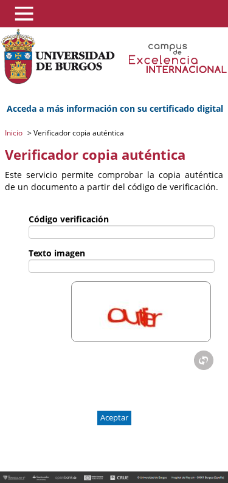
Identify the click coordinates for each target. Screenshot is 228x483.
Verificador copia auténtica (78, 133)
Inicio (14, 133)
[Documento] (203, 360)
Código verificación (69, 219)
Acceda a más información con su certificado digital (115, 108)
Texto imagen (57, 253)
